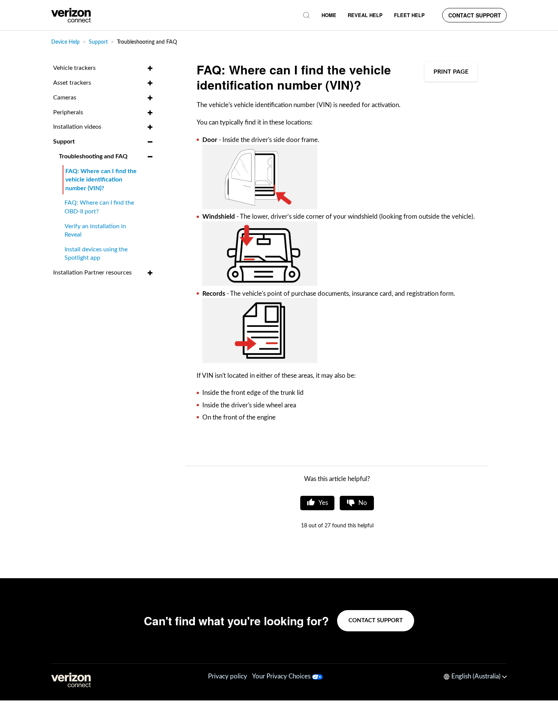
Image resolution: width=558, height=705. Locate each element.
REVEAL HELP (365, 15)
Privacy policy (227, 676)
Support (98, 42)
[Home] (71, 15)
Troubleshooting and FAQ (147, 42)
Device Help (65, 42)
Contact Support (474, 15)
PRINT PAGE (450, 72)
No (362, 503)
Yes (323, 503)
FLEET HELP (409, 15)
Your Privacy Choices (282, 676)
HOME (329, 15)
